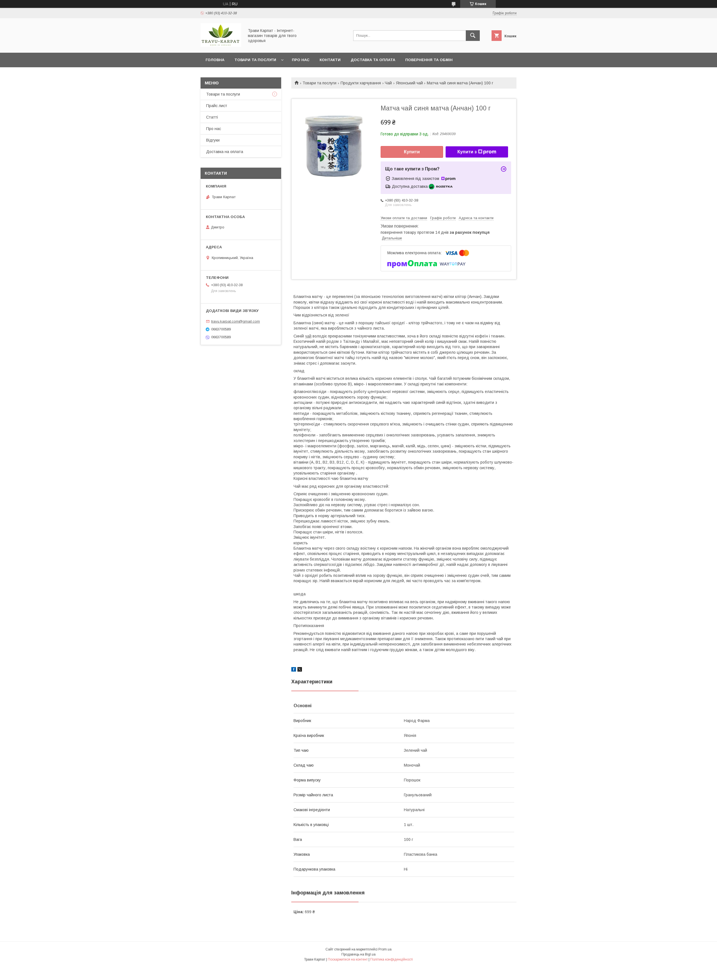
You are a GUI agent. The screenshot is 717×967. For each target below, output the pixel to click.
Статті (212, 117)
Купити (412, 151)
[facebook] (293, 670)
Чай (388, 83)
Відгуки (213, 140)
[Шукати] (473, 35)
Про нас (300, 60)
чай (308, 336)
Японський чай (409, 83)
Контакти (330, 60)
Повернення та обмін (429, 60)
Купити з (467, 151)
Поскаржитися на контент (348, 959)
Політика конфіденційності (391, 959)
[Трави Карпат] (221, 45)
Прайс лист (216, 105)
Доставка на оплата (224, 151)
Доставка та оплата (373, 60)
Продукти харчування (361, 83)
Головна (215, 60)
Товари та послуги (255, 60)
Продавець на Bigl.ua (358, 954)
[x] (299, 670)
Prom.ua (385, 949)
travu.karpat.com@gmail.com (235, 321)
